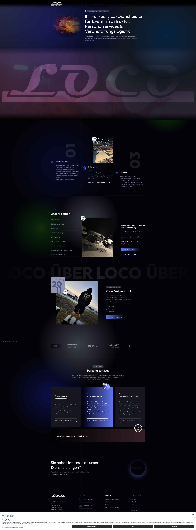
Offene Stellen (135, 502)
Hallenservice (108, 502)
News (132, 507)
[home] (56, 4)
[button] (99, 4)
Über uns (133, 499)
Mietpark (107, 505)
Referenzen (134, 510)
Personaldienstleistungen (112, 499)
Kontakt (133, 505)
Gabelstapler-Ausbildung (112, 507)
